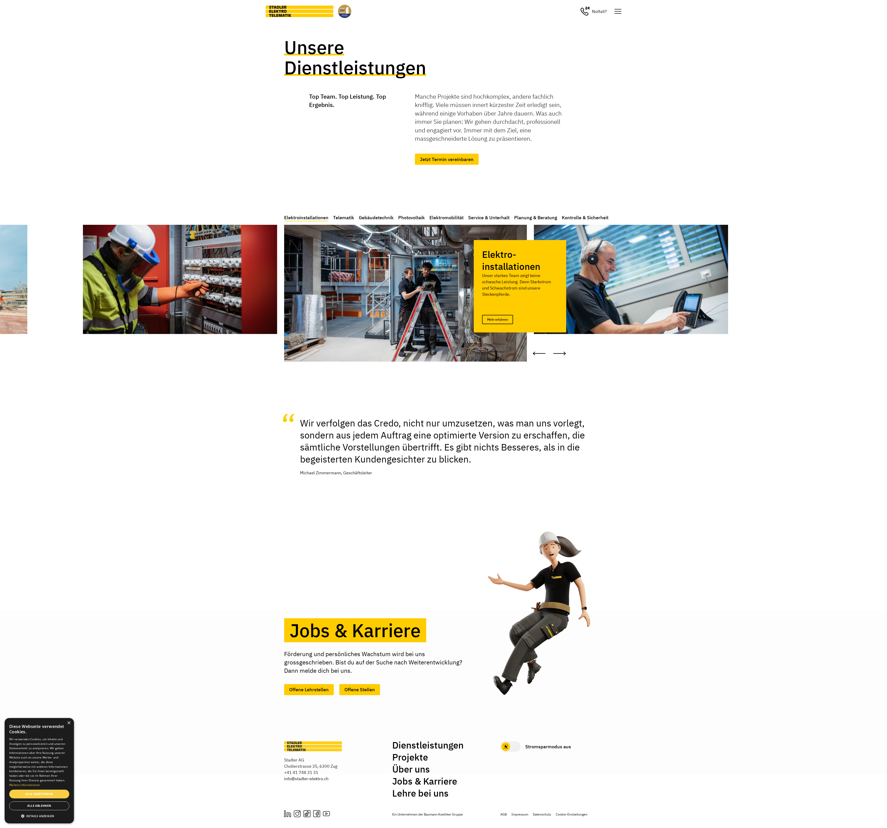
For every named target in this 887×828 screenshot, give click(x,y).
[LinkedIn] (287, 813)
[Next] (559, 353)
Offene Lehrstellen (309, 689)
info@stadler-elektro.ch (306, 778)
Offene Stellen (359, 689)
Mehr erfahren (497, 319)
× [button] (68, 723)
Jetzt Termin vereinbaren (447, 159)
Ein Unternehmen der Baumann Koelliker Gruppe (427, 814)
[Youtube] (326, 813)
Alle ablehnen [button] (39, 806)
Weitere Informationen (24, 785)
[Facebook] (316, 813)
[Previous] (539, 353)
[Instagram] (297, 813)
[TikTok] (307, 813)
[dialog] (39, 770)
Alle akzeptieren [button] (39, 794)
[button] (39, 816)
